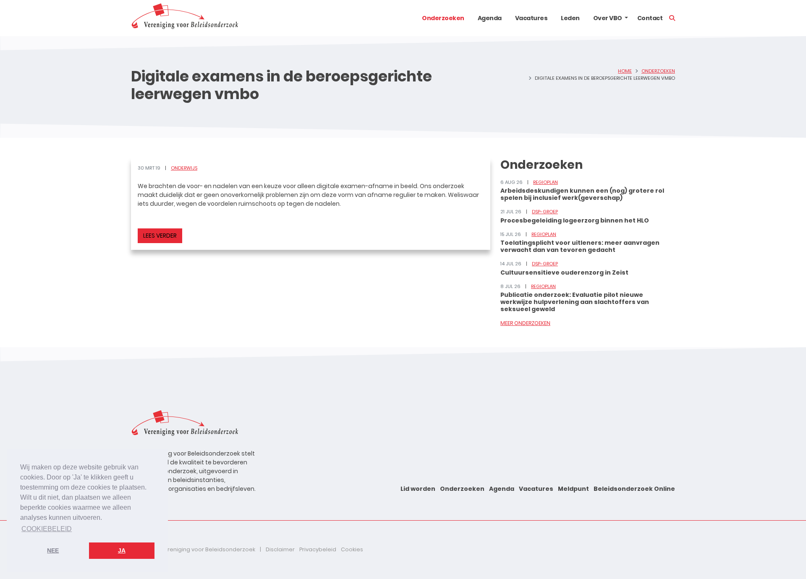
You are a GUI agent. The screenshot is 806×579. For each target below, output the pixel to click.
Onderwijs (184, 168)
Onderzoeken (443, 18)
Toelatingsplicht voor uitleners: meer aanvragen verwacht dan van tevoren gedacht (579, 246)
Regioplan (545, 182)
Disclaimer (280, 549)
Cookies (352, 549)
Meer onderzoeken (525, 323)
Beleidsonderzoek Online (634, 489)
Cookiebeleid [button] (46, 528)
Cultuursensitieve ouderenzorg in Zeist (564, 272)
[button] (626, 18)
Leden (570, 18)
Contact (650, 18)
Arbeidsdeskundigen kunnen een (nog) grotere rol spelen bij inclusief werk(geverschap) (582, 194)
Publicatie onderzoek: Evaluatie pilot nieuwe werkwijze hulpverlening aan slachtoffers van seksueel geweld (574, 302)
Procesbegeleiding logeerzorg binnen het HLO (574, 220)
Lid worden (417, 489)
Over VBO (607, 18)
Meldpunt (573, 489)
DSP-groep (545, 211)
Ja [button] (122, 550)
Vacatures (531, 18)
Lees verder (160, 235)
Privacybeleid (317, 549)
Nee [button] (53, 550)
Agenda (490, 18)
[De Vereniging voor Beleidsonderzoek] (184, 18)
